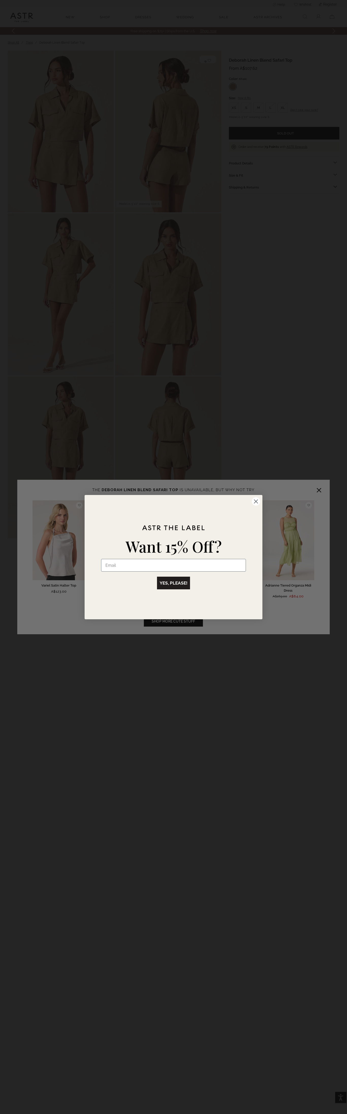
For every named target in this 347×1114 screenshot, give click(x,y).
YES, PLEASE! (173, 583)
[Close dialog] (255, 501)
